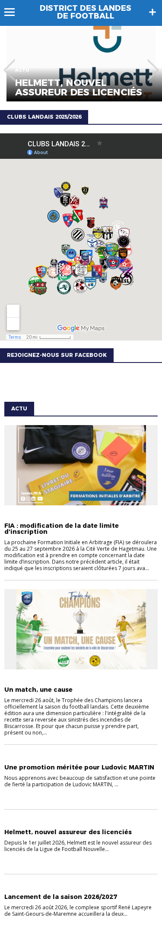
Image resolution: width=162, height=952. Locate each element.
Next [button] (153, 64)
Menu (13, 12)
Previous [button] (9, 64)
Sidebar (152, 12)
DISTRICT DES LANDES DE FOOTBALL (85, 12)
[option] (81, 63)
